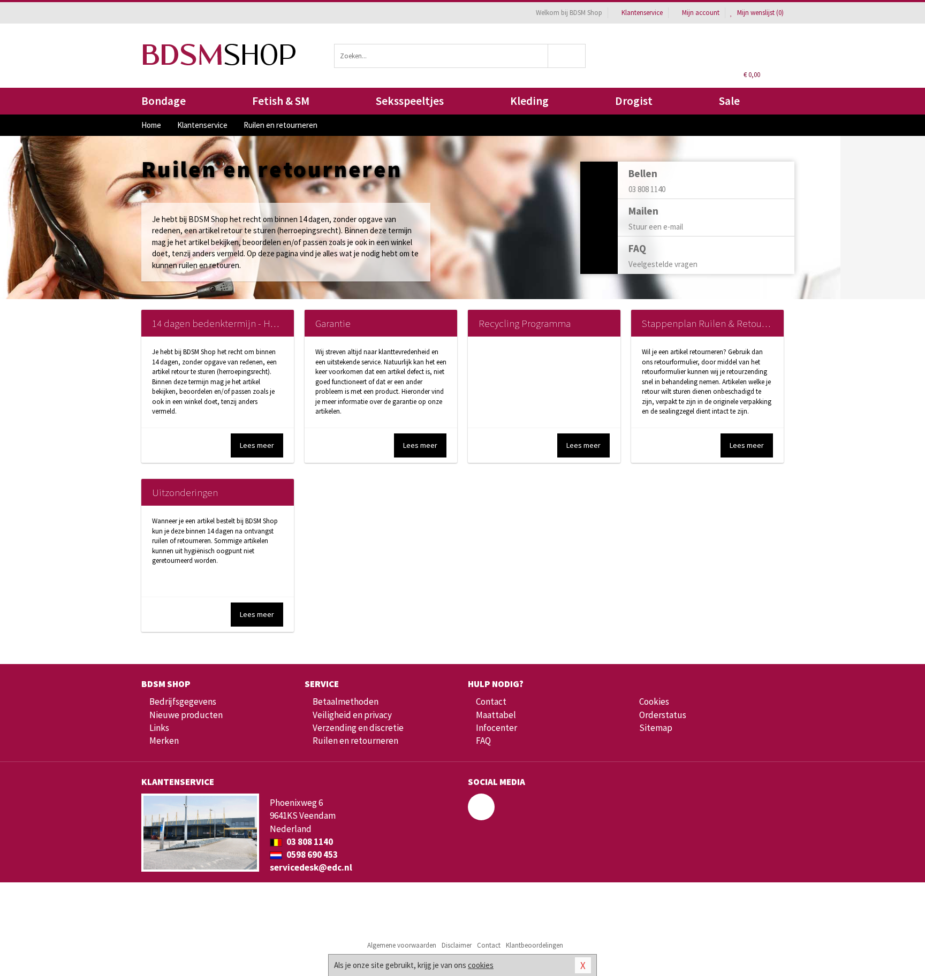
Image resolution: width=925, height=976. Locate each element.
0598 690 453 (311, 854)
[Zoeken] (567, 56)
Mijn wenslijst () (760, 12)
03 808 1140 (309, 842)
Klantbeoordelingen (534, 945)
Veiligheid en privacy (352, 715)
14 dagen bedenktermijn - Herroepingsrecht (244, 323)
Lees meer (257, 445)
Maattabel (496, 715)
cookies (481, 965)
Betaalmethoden (345, 701)
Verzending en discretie (358, 728)
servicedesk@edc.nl (311, 867)
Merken (164, 740)
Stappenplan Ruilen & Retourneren (716, 323)
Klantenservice (642, 12)
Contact (491, 701)
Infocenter (496, 728)
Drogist (634, 101)
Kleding (529, 101)
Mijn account (700, 12)
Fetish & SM (280, 101)
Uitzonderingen (185, 492)
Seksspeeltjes (410, 101)
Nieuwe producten (186, 715)
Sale (729, 101)
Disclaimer (457, 945)
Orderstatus (662, 715)
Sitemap (655, 728)
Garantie (333, 323)
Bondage (163, 101)
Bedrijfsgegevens (182, 701)
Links (159, 728)
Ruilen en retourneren (355, 740)
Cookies (654, 701)
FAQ (483, 740)
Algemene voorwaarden (401, 945)
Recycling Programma (525, 323)
